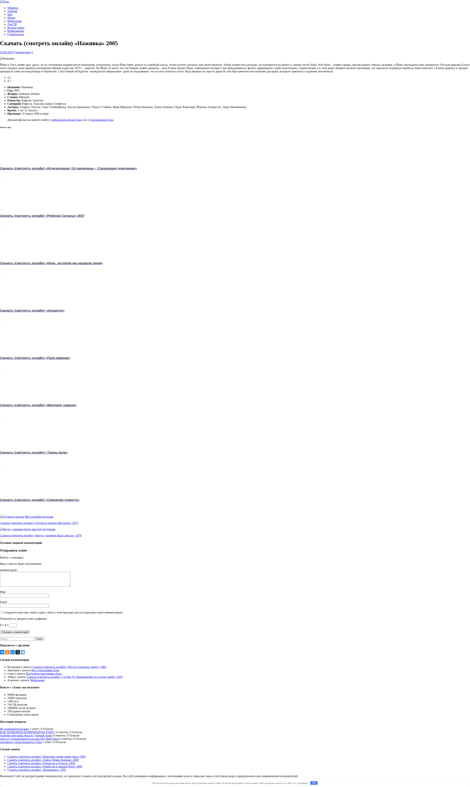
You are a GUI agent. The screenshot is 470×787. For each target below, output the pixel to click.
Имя (2, 591)
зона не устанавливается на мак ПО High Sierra (29, 738)
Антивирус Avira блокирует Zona (21, 742)
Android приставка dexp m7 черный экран (26, 735)
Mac (9, 14)
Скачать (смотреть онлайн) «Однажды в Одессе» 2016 (41, 763)
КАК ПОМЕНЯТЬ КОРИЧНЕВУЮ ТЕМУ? (27, 732)
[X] (17, 652)
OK (314, 782)
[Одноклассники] (7, 652)
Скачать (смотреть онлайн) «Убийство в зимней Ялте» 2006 (44, 766)
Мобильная (14, 21)
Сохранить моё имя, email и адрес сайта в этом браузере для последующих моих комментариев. (63, 612)
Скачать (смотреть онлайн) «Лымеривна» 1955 (36, 769)
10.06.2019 (6, 52)
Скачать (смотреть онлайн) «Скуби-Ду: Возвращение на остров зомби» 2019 (74, 676)
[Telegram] (23, 652)
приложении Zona (101, 119)
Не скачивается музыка (14, 728)
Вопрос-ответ (15, 27)
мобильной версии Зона (67, 119)
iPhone (11, 17)
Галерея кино (15, 34)
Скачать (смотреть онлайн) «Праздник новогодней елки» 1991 (46, 756)
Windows (12, 7)
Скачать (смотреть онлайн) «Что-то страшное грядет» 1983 (69, 667)
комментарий (8, 570)
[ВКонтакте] (2, 652)
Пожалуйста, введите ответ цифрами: (23, 618)
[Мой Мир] (12, 652)
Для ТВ (12, 24)
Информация (15, 31)
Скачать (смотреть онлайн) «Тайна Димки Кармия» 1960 (43, 759)
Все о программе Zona (45, 670)
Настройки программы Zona (44, 673)
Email (3, 602)
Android (12, 11)
